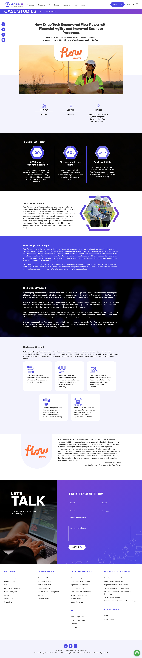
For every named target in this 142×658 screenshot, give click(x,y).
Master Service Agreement (98, 653)
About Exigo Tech (77, 617)
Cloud (6, 585)
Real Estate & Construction (81, 592)
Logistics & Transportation (81, 581)
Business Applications (12, 588)
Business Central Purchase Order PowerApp (120, 601)
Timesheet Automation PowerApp (116, 588)
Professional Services (45, 585)
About (83, 5)
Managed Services (44, 581)
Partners (74, 624)
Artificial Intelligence (11, 578)
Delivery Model (9, 581)
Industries (66, 5)
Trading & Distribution (79, 595)
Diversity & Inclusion (78, 620)
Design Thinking (43, 598)
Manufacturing (76, 578)
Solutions (41, 5)
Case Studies (51, 11)
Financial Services (77, 588)
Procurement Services (46, 578)
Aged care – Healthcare (80, 585)
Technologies (54, 5)
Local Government (78, 602)
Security (7, 595)
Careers (74, 627)
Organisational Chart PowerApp (116, 585)
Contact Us (117, 4)
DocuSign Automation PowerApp (116, 578)
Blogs (106, 616)
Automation (8, 598)
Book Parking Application (113, 581)
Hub (75, 5)
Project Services (44, 588)
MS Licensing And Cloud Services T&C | (74, 653)
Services (30, 5)
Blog (41, 11)
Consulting (8, 602)
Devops (40, 595)
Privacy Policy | (39, 653)
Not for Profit (76, 598)
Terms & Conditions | (52, 653)
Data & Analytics (10, 592)
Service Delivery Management (48, 592)
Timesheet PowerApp (112, 597)
